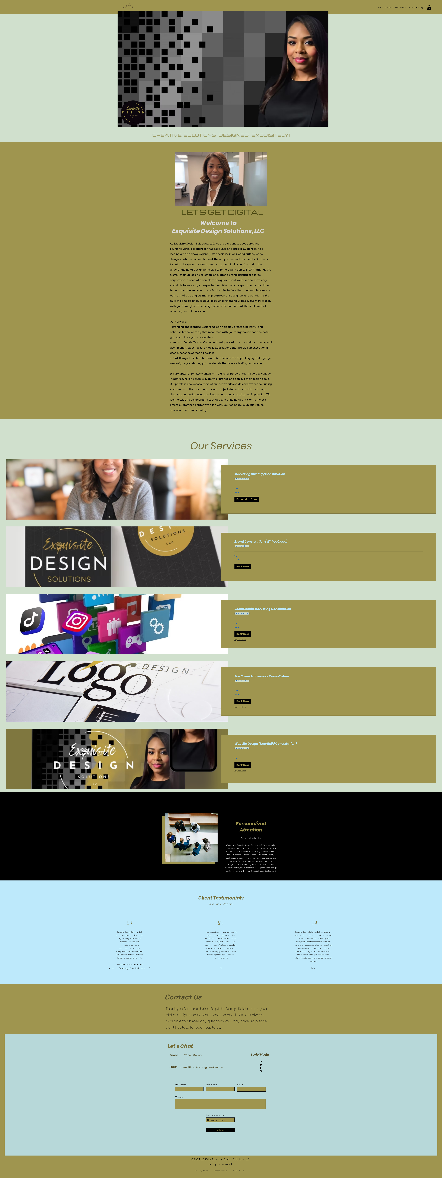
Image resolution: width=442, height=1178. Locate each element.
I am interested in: (215, 1115)
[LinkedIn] (261, 1068)
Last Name (211, 1084)
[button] (429, 7)
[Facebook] (261, 1061)
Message (179, 1097)
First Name (180, 1084)
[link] (328, 474)
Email (240, 1084)
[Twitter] (261, 1065)
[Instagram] (261, 1071)
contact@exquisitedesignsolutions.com (202, 1067)
